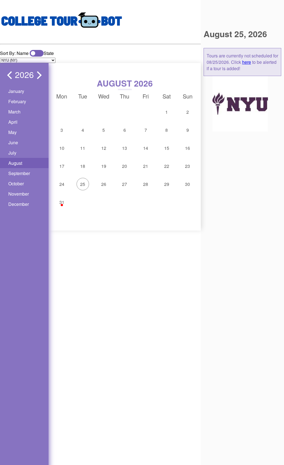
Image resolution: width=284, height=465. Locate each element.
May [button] (12, 132)
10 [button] (61, 148)
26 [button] (103, 184)
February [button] (17, 101)
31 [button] (61, 202)
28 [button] (145, 184)
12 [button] (103, 148)
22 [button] (166, 166)
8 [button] (166, 130)
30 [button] (187, 184)
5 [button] (103, 130)
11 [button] (82, 148)
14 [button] (145, 148)
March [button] (14, 111)
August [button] (15, 163)
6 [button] (124, 130)
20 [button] (124, 166)
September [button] (19, 173)
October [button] (16, 183)
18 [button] (82, 166)
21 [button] (145, 166)
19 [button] (103, 166)
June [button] (13, 142)
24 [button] (61, 184)
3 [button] (61, 130)
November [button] (18, 194)
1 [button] (166, 112)
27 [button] (124, 184)
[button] (11, 75)
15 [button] (166, 148)
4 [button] (83, 130)
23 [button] (187, 166)
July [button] (12, 153)
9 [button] (187, 130)
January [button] (16, 91)
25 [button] (82, 184)
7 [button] (145, 130)
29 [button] (166, 184)
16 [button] (187, 148)
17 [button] (61, 166)
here (246, 62)
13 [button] (124, 148)
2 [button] (187, 112)
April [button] (12, 122)
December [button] (18, 204)
